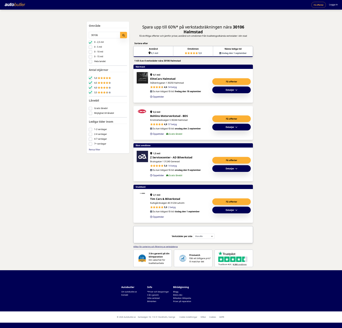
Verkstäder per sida (182, 236)
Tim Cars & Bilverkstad (165, 199)
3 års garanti (153, 295)
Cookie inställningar (188, 317)
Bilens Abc (177, 295)
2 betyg (172, 207)
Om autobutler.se (129, 291)
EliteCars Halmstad (163, 79)
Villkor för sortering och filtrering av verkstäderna (155, 246)
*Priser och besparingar (158, 291)
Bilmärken (151, 301)
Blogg (175, 291)
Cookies (212, 317)
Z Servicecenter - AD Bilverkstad (171, 157)
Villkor (203, 317)
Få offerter (319, 5)
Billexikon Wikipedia (182, 298)
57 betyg (172, 124)
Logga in (333, 4)
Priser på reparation (182, 301)
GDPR (221, 317)
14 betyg (172, 165)
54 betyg (172, 87)
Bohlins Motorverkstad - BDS (169, 116)
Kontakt (124, 295)
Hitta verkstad (153, 298)
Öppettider (158, 96)
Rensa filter (94, 149)
